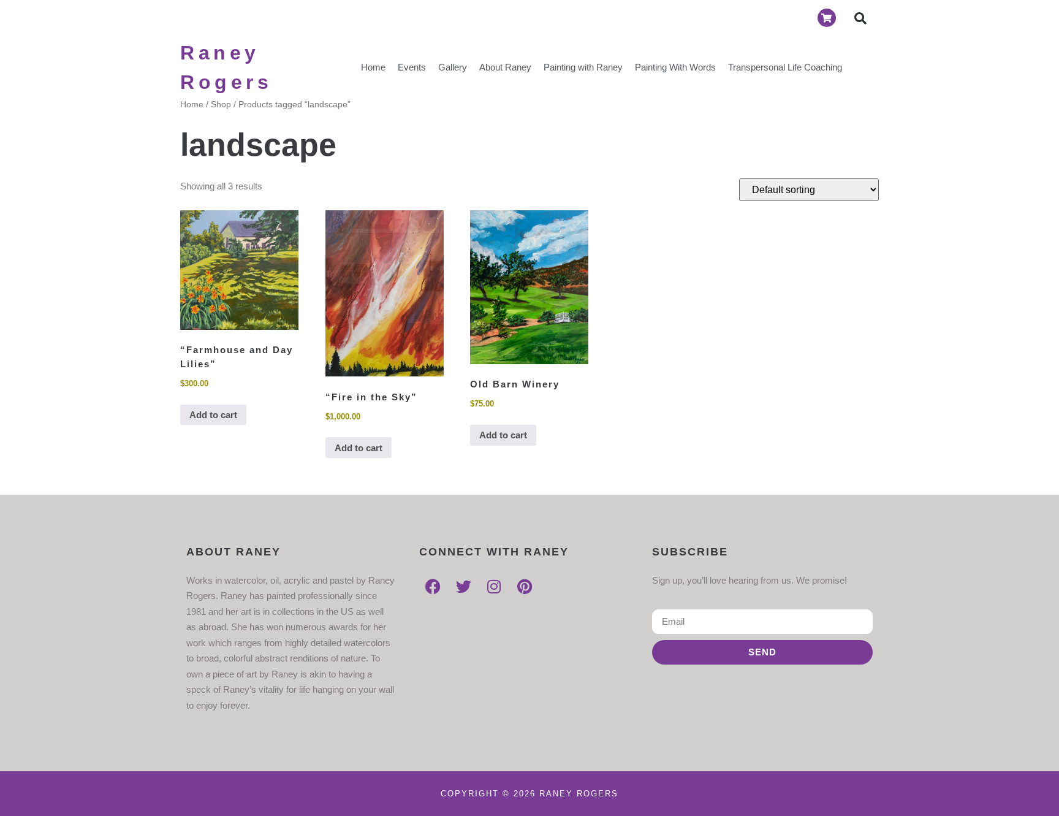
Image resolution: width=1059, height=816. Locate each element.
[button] (860, 18)
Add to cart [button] (213, 415)
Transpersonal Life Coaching (785, 67)
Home (373, 67)
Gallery (452, 67)
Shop (221, 104)
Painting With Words (675, 67)
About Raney (505, 67)
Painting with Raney (583, 67)
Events (412, 67)
